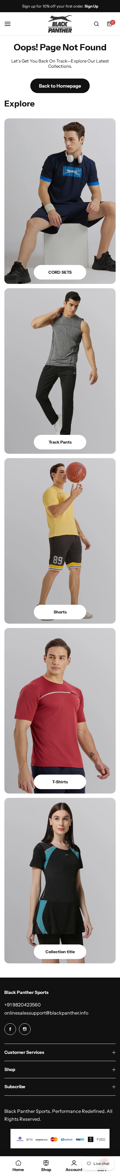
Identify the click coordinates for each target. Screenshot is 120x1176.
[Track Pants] (60, 371)
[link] (60, 880)
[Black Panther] (60, 24)
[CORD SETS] (60, 201)
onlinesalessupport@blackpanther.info (46, 1013)
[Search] (96, 23)
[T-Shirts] (60, 711)
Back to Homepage (60, 86)
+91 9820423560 (22, 1005)
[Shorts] (60, 541)
